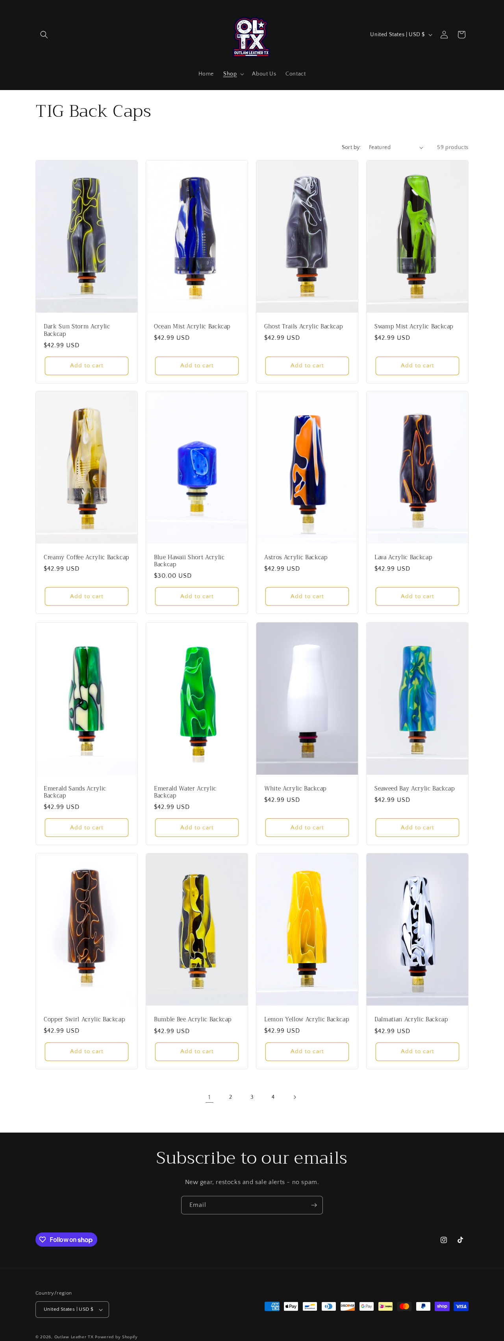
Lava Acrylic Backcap (403, 557)
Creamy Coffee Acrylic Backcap (86, 558)
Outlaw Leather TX (74, 1337)
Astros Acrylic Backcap (296, 557)
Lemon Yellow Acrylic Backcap (306, 1019)
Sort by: (351, 147)
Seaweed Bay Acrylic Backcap (414, 788)
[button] (44, 34)
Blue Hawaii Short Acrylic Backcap (189, 561)
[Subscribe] (313, 1205)
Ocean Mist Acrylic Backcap (192, 326)
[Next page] (294, 1097)
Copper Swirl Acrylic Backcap (84, 1019)
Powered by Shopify (116, 1337)
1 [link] (209, 1097)
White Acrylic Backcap (295, 788)
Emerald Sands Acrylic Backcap (75, 792)
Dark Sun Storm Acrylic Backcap (77, 330)
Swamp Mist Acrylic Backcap (413, 326)
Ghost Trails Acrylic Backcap (303, 326)
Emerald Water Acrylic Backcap (185, 792)
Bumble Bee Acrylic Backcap (193, 1019)
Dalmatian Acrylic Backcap (411, 1019)
